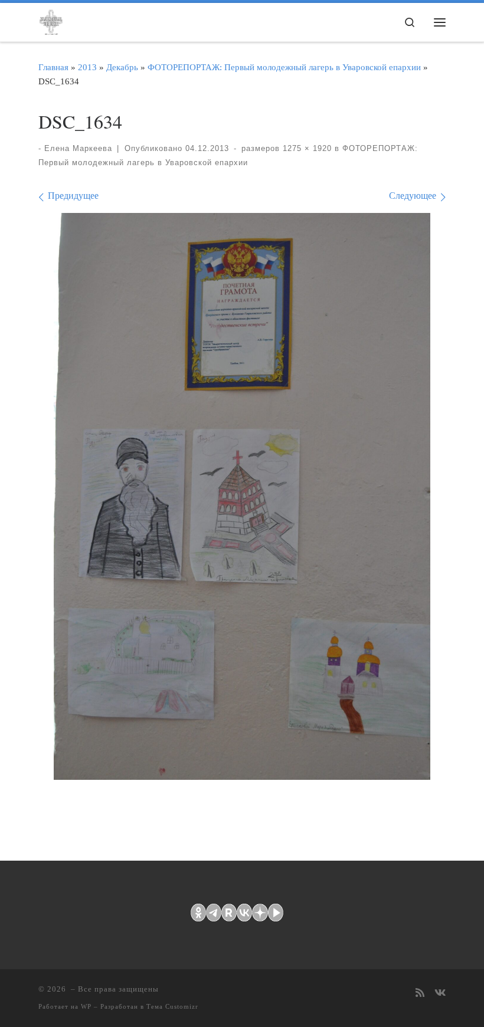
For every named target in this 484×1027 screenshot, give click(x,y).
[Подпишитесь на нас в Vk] (440, 994)
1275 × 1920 (306, 148)
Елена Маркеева (78, 148)
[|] (50, 20)
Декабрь (122, 67)
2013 (87, 67)
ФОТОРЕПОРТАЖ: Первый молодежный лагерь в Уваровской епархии (284, 67)
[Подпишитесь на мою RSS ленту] (420, 994)
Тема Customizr (172, 1006)
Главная (53, 67)
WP (86, 1006)
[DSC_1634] (242, 496)
